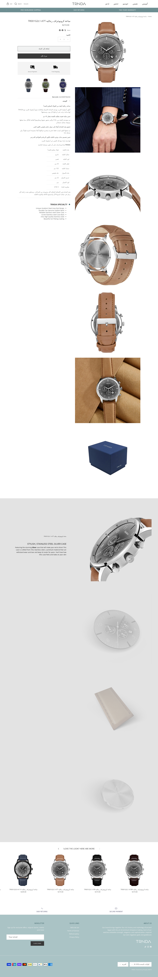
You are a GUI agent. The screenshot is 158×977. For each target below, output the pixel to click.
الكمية (68, 35)
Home (150, 16)
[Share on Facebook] (62, 30)
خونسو (125, 4)
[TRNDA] (79, 3)
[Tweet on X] (65, 30)
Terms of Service (73, 931)
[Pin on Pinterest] (60, 30)
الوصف (65, 101)
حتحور (116, 4)
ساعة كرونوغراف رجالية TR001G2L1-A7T (136, 16)
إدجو (107, 4)
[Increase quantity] (60, 39)
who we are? (74, 927)
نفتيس (135, 4)
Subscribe (37, 943)
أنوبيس (145, 4)
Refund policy (74, 934)
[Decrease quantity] (68, 39)
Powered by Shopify (141, 969)
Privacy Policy (74, 937)
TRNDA (133, 969)
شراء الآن (44, 56)
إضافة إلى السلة (44, 49)
